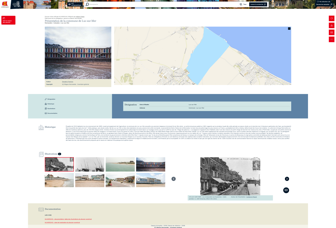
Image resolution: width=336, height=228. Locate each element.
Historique (50, 104)
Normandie (48, 23)
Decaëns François (67, 82)
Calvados (57, 23)
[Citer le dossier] (331, 39)
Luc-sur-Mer (65, 23)
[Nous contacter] (331, 32)
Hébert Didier (80, 17)
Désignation (51, 99)
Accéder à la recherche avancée (324, 4)
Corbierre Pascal (251, 197)
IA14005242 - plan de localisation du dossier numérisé (62, 222)
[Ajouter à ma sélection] (331, 18)
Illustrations (51, 109)
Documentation (52, 113)
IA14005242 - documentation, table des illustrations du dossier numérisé (68, 219)
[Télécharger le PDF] (331, 25)
